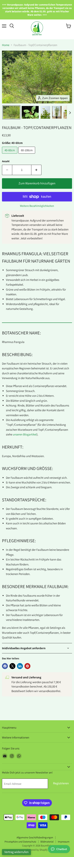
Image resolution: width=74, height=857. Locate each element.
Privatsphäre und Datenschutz (20, 841)
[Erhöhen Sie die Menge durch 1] (36, 170)
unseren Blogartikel (25, 434)
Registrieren (61, 783)
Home (5, 45)
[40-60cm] (10, 154)
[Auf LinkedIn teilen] (20, 666)
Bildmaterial (46, 841)
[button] (11, 112)
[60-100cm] (27, 154)
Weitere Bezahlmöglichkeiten (37, 205)
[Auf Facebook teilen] (5, 666)
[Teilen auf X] (12, 666)
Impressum (63, 841)
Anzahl (5, 161)
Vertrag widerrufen (16, 852)
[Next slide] (70, 112)
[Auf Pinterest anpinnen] (27, 666)
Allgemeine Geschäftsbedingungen (35, 837)
